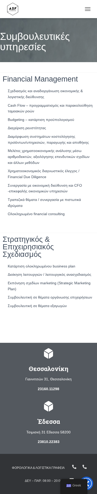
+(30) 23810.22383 (74, 466)
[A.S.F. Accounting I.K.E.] (14, 9)
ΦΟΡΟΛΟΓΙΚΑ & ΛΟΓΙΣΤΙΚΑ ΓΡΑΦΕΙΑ (38, 468)
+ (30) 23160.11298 (84, 466)
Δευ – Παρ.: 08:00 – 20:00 (43, 481)
